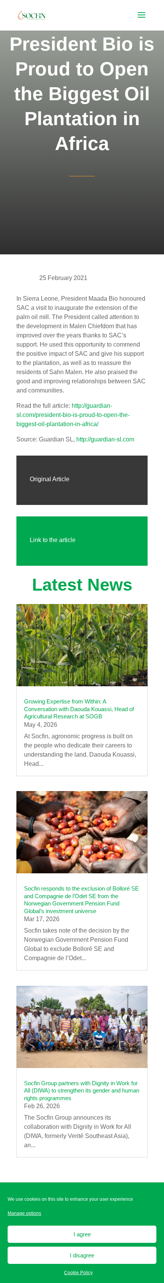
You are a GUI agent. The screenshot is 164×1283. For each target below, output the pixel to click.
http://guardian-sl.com (105, 439)
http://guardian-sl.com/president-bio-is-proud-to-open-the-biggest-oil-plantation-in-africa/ (73, 414)
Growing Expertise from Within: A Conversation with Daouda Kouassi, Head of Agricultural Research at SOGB (79, 709)
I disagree (82, 1255)
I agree (82, 1234)
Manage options (24, 1213)
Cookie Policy (78, 1272)
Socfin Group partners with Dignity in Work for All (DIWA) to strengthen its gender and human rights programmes (81, 1090)
